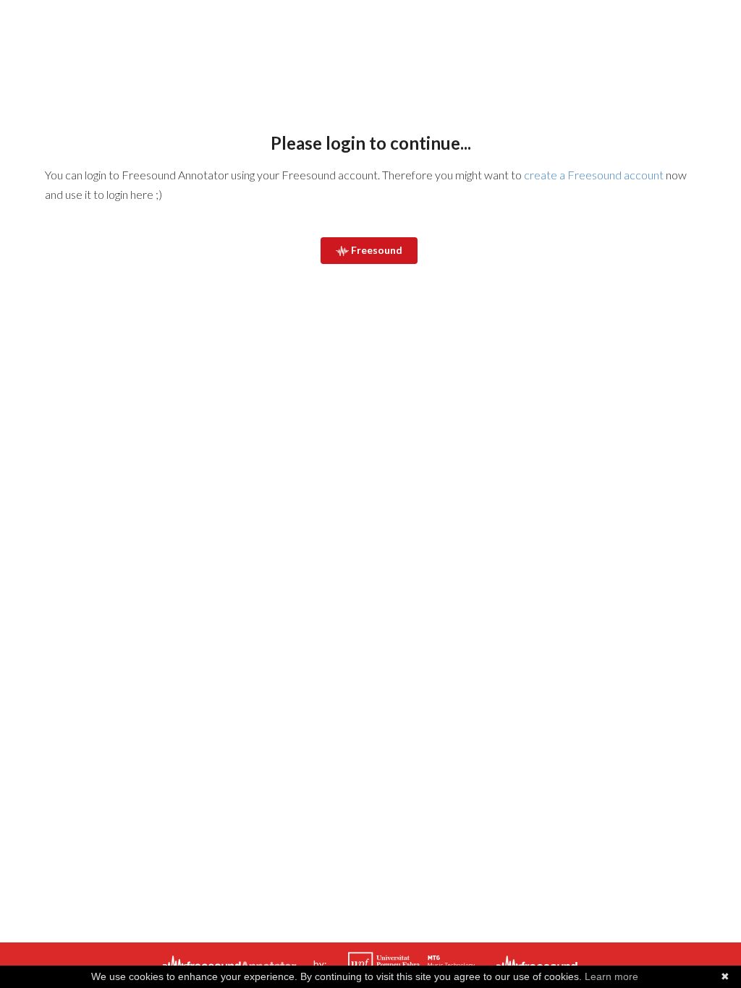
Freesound (375, 250)
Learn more (611, 976)
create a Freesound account (594, 175)
